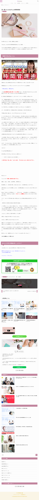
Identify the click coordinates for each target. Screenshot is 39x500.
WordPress (5, 463)
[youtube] (21, 370)
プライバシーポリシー (17, 494)
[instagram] (18, 370)
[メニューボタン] (1, 1)
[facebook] (16, 370)
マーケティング (6, 477)
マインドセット (6, 475)
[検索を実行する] (36, 455)
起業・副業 (5, 479)
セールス (5, 468)
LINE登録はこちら (19, 367)
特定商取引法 (23, 494)
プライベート (4, 11)
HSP (4, 461)
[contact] (22, 370)
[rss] (22, 486)
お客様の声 (5, 466)
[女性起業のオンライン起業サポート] (19, 1)
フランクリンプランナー (12, 276)
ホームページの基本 (7, 473)
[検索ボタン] (38, 1)
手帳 (16, 276)
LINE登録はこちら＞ (19, 336)
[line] (19, 370)
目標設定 (19, 276)
